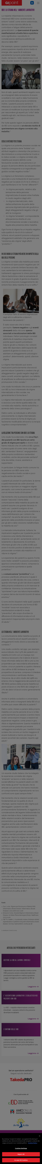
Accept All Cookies (21, 1160)
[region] (21, 1148)
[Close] (39, 1136)
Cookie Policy (32, 1143)
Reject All (21, 1154)
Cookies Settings (21, 1148)
